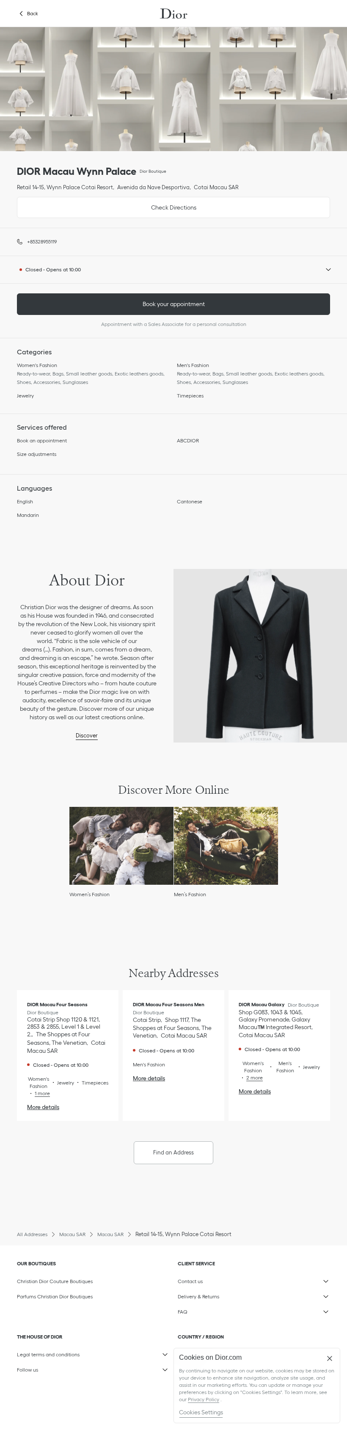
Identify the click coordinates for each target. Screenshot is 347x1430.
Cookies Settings (201, 1412)
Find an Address (173, 1152)
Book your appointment (174, 304)
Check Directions (106, 204)
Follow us (57, 1368)
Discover (87, 735)
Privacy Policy (203, 1399)
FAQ (218, 1310)
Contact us (218, 1279)
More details (43, 1107)
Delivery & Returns (218, 1295)
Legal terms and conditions (57, 1353)
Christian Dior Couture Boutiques (55, 1281)
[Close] (330, 1358)
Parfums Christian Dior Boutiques (55, 1296)
